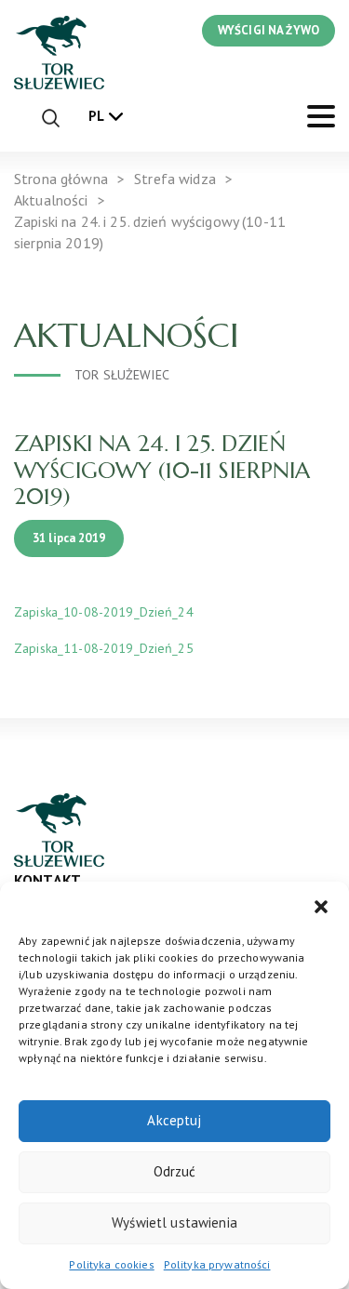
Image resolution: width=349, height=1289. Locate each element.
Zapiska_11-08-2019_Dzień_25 (104, 648)
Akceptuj (174, 1120)
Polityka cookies (111, 1264)
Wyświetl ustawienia (174, 1222)
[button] (321, 905)
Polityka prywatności (217, 1264)
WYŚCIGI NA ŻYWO (268, 30)
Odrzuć (175, 1171)
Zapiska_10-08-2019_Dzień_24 (104, 612)
